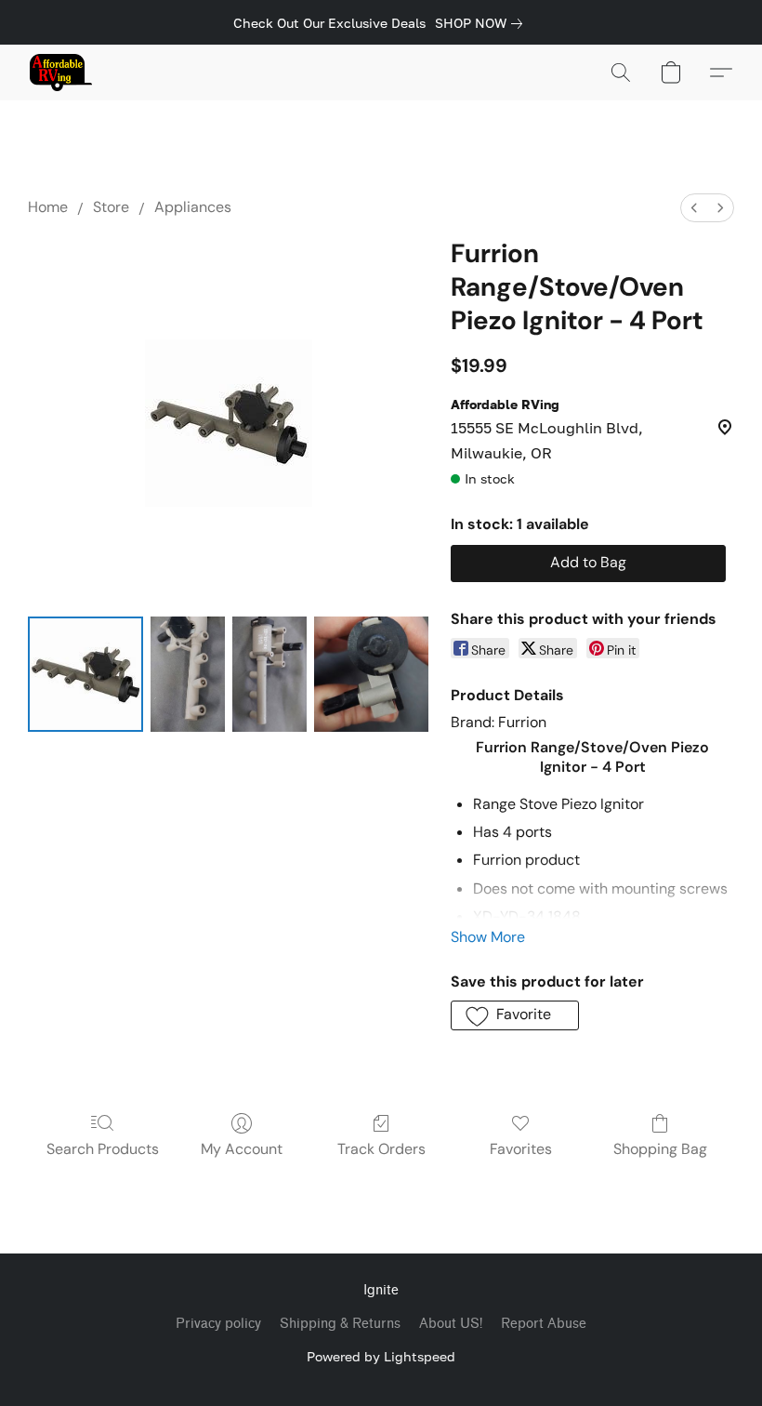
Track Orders (381, 1149)
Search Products (102, 1149)
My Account (241, 1149)
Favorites (521, 1149)
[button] (61, 72)
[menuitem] (694, 207)
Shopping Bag (660, 1149)
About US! (450, 1324)
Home (48, 207)
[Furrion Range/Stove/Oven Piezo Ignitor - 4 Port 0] (85, 674)
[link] (482, 23)
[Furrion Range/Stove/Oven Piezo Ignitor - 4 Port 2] (269, 674)
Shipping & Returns (340, 1324)
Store (111, 207)
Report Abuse (543, 1324)
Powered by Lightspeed (381, 1356)
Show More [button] (488, 937)
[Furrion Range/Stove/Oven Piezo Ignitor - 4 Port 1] (188, 674)
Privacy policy (218, 1324)
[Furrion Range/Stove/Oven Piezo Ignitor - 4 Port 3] (371, 674)
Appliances (192, 207)
